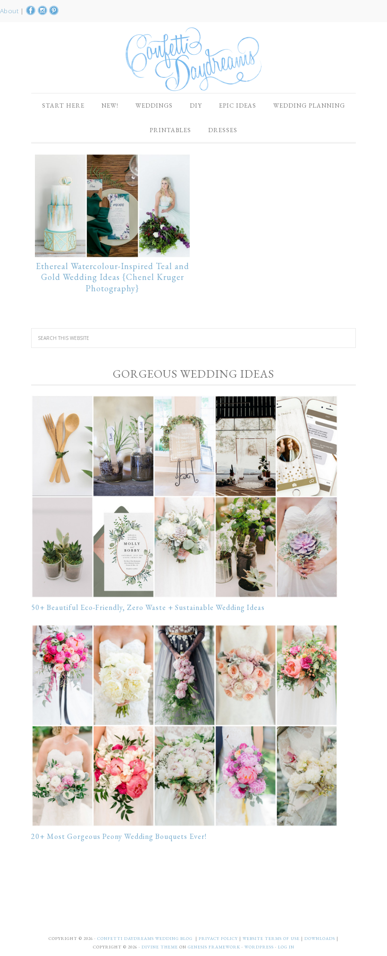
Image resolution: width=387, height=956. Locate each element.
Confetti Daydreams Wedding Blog (193, 59)
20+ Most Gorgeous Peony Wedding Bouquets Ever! (119, 836)
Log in (286, 947)
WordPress (259, 947)
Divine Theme (160, 947)
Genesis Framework (214, 947)
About (10, 11)
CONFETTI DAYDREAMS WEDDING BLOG (145, 938)
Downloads (320, 938)
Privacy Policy (219, 938)
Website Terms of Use (272, 938)
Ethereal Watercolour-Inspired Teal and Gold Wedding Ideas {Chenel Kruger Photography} (112, 277)
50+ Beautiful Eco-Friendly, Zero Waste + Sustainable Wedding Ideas (148, 607)
